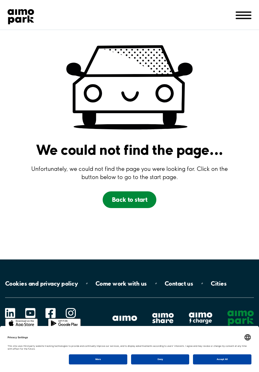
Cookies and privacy (41, 283)
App (21, 318)
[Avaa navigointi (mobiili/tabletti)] (243, 15)
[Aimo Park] (21, 15)
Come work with (121, 283)
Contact (179, 283)
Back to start (130, 199)
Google (64, 318)
